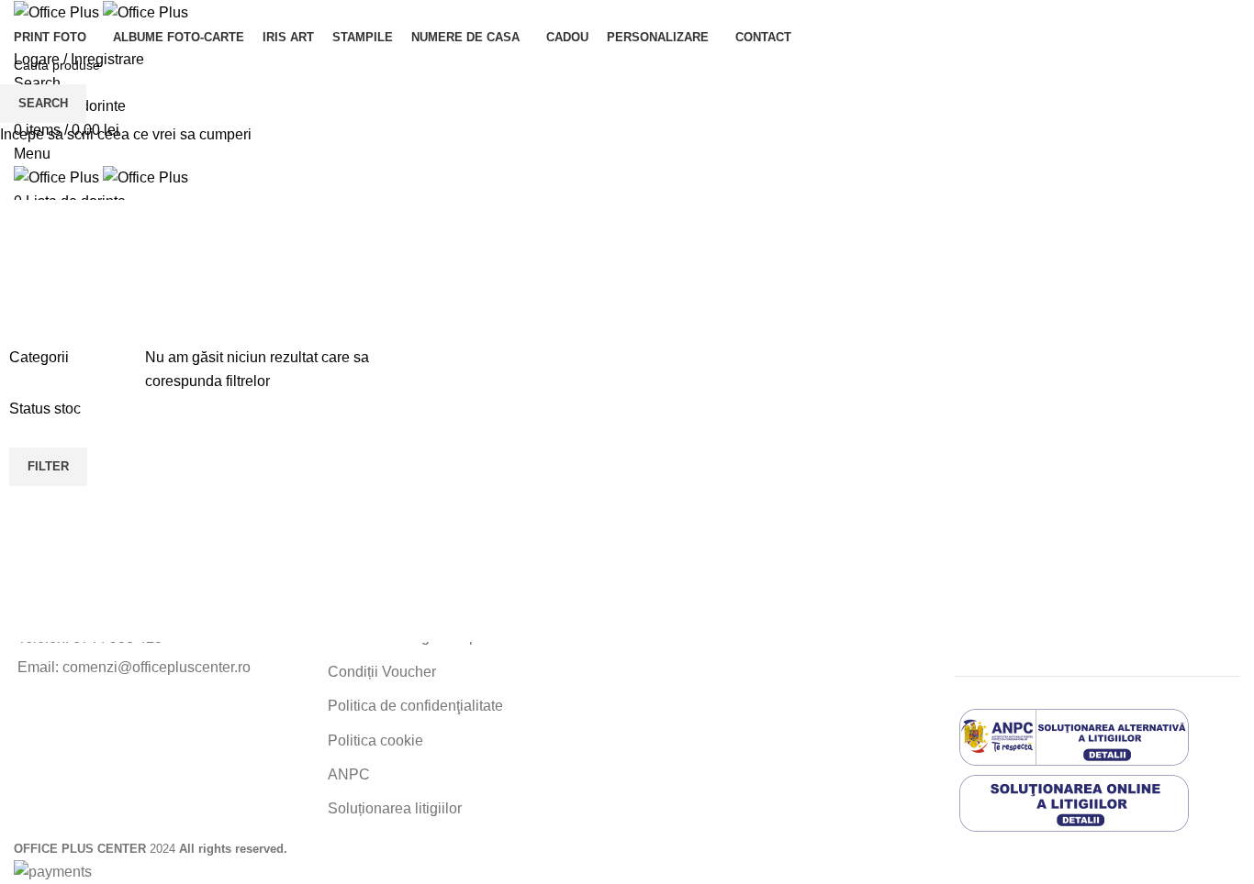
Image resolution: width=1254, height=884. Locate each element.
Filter (48, 466)
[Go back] (37, 259)
